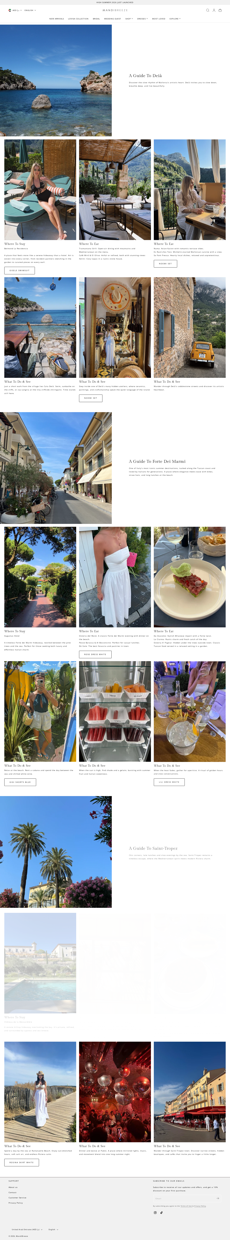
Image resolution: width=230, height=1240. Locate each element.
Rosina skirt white (22, 1162)
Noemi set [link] (165, 263)
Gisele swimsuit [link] (20, 270)
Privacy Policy (16, 1203)
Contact (13, 1192)
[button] (207, 10)
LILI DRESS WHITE (169, 782)
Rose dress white (95, 654)
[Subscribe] (217, 1198)
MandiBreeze (22, 1236)
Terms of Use (186, 1206)
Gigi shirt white (94, 1035)
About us (13, 1187)
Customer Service (17, 1197)
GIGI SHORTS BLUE (20, 782)
